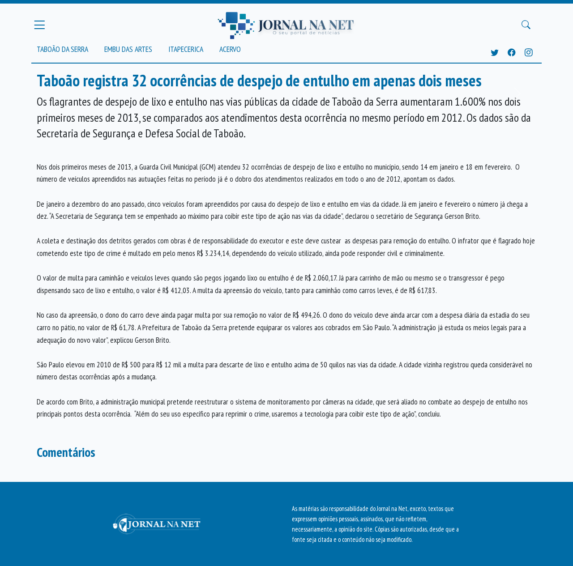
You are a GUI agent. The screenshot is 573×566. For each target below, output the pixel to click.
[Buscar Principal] (526, 25)
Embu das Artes (128, 49)
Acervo (230, 49)
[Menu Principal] (39, 25)
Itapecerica (185, 49)
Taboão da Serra (62, 49)
